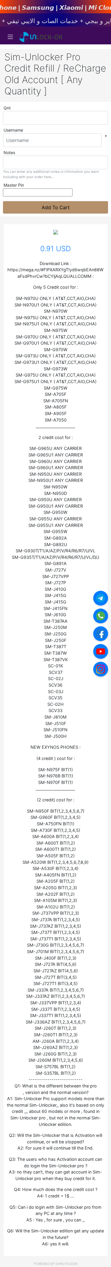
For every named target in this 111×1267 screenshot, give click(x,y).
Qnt (7, 107)
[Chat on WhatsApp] (100, 616)
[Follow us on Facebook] (100, 633)
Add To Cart (56, 207)
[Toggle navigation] (10, 37)
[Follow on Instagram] (100, 669)
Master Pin (14, 185)
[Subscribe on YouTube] (100, 651)
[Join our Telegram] (100, 598)
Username (13, 130)
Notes (9, 152)
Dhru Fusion (67, 1264)
